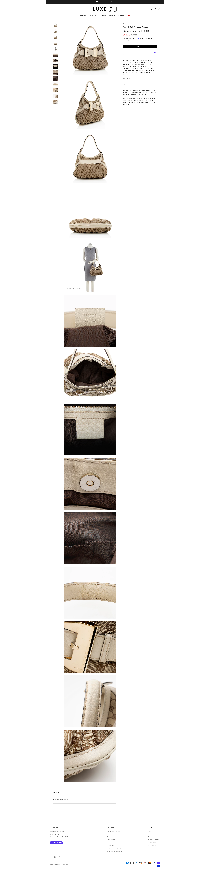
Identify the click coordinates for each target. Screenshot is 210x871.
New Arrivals (83, 16)
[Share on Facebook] (127, 78)
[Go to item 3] (55, 37)
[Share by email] (134, 78)
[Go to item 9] (55, 72)
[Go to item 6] (55, 54)
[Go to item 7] (55, 60)
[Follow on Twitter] (55, 857)
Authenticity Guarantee (114, 831)
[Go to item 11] (55, 84)
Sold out (139, 46)
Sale (129, 16)
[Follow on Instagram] (59, 857)
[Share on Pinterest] (132, 78)
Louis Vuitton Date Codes (115, 848)
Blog (149, 831)
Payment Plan (111, 840)
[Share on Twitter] (129, 78)
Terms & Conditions (154, 840)
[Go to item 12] (55, 90)
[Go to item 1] (55, 25)
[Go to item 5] (55, 48)
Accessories (121, 16)
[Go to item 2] (55, 31)
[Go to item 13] (55, 96)
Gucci (124, 24)
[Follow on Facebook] (51, 857)
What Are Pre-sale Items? (115, 851)
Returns (109, 837)
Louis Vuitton (93, 16)
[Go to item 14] (55, 102)
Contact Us (110, 834)
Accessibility (111, 845)
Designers (103, 16)
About (150, 834)
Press (149, 837)
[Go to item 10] (55, 78)
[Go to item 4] (55, 43)
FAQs (108, 842)
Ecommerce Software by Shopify (63, 864)
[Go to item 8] (55, 66)
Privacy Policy (152, 842)
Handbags (112, 16)
